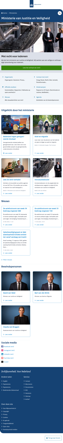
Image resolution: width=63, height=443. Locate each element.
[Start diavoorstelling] (60, 50)
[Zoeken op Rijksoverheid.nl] (60, 13)
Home (5, 13)
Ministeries (13, 13)
